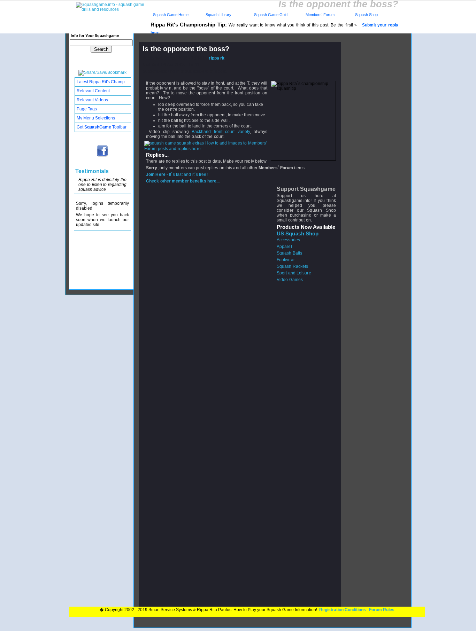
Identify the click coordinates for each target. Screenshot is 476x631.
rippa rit (216, 58)
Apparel (284, 246)
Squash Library (217, 15)
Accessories (288, 239)
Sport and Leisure (294, 273)
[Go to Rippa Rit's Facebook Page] (102, 156)
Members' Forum (320, 15)
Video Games (290, 279)
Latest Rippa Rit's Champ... (102, 81)
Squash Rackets (292, 266)
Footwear (286, 259)
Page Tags (87, 109)
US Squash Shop (297, 233)
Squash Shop (366, 15)
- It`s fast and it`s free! (177, 174)
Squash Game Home (171, 15)
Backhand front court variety (221, 131)
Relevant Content (93, 90)
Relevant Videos (92, 100)
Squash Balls (289, 253)
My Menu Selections (96, 118)
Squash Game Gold (270, 15)
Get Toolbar (101, 127)
